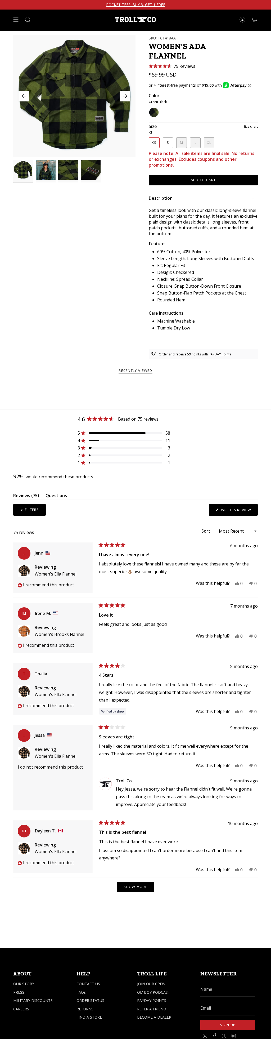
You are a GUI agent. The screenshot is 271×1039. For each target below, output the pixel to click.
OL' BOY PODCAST (153, 992)
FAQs (81, 992)
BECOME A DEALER (154, 1017)
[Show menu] (16, 20)
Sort (206, 531)
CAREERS (21, 1008)
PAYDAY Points (220, 354)
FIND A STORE (89, 1017)
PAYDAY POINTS (151, 1000)
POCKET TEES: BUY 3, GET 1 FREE (135, 5)
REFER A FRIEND (151, 1008)
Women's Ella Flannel (55, 574)
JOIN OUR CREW (151, 983)
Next (125, 96)
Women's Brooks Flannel (59, 634)
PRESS (18, 992)
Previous (24, 96)
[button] (172, 66)
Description (161, 198)
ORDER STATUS (90, 1000)
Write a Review (239, 511)
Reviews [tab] (26, 496)
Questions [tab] (56, 496)
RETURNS (84, 1008)
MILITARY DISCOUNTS (33, 1000)
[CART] (255, 20)
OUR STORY (23, 983)
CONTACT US (88, 983)
